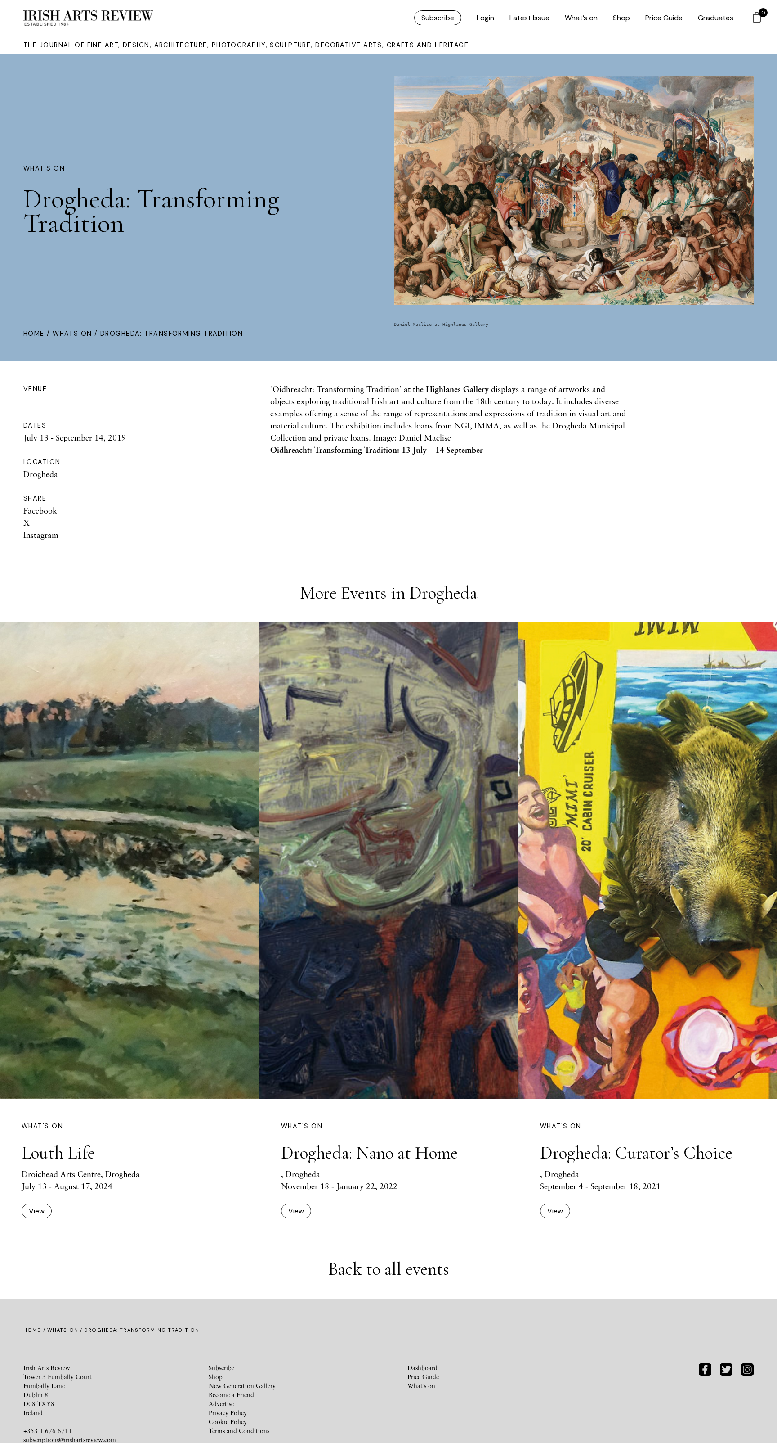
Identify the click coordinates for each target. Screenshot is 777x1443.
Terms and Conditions (239, 1430)
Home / (38, 333)
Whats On (72, 333)
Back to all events (388, 1269)
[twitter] (726, 1368)
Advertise (221, 1403)
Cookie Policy (228, 1421)
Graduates (715, 18)
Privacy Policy (228, 1412)
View (37, 1211)
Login (485, 18)
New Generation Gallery (242, 1385)
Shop (621, 18)
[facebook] (705, 1368)
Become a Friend (231, 1394)
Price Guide (664, 18)
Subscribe (437, 18)
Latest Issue (529, 18)
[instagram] (747, 1368)
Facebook (40, 510)
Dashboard (422, 1367)
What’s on (581, 18)
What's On (44, 168)
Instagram (40, 535)
